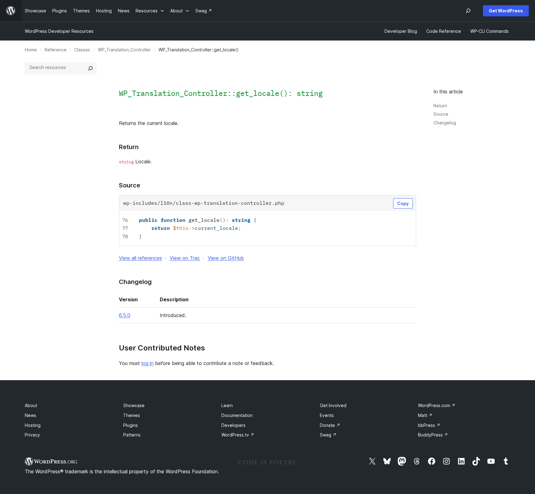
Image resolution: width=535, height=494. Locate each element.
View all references (140, 258)
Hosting (33, 425)
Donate (330, 425)
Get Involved (333, 405)
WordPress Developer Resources (59, 31)
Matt (425, 415)
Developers (233, 425)
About (31, 405)
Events (327, 415)
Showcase (134, 405)
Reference (56, 49)
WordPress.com (436, 405)
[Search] (90, 68)
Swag (328, 434)
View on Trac (185, 258)
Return (440, 105)
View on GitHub (226, 258)
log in (147, 363)
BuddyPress (433, 434)
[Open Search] (468, 11)
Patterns (132, 434)
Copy (403, 203)
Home (31, 49)
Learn (227, 405)
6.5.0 (124, 315)
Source (440, 114)
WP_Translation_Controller (124, 49)
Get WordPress (506, 10)
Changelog (444, 122)
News (30, 415)
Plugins (130, 425)
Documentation (237, 415)
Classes (82, 49)
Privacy (32, 434)
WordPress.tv (237, 434)
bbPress (429, 425)
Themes (131, 415)
